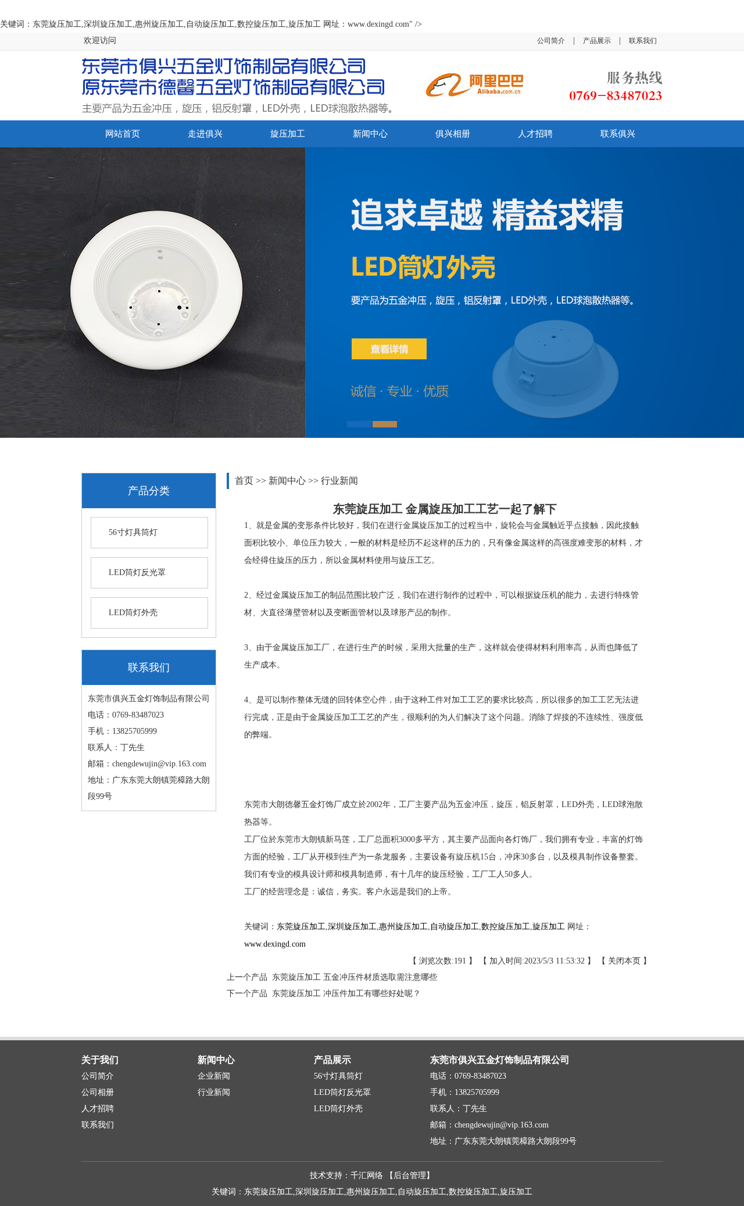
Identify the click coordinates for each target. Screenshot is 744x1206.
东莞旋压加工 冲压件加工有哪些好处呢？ (344, 993)
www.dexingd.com (275, 944)
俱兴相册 (452, 133)
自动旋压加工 (454, 926)
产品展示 (597, 41)
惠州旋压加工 (403, 926)
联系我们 (643, 41)
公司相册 (97, 1092)
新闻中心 (370, 133)
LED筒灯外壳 (133, 612)
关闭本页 (624, 961)
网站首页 (122, 133)
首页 (245, 481)
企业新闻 (214, 1076)
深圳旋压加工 (352, 926)
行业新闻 (339, 481)
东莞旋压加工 (301, 926)
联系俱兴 (617, 133)
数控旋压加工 (505, 926)
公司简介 (551, 41)
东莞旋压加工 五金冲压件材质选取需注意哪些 (352, 977)
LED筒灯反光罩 (137, 572)
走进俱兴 (205, 133)
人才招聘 (535, 133)
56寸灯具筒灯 (133, 532)
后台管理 (410, 1175)
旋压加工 (287, 133)
